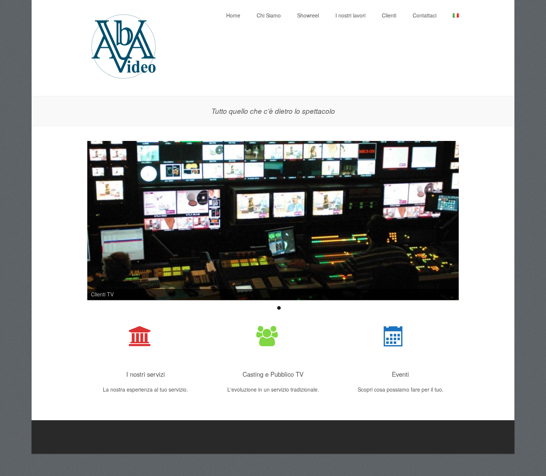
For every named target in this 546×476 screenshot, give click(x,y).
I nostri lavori (350, 15)
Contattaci (424, 15)
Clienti (389, 15)
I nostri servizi (145, 374)
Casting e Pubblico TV (273, 374)
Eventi (400, 374)
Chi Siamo (269, 15)
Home (233, 15)
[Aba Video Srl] (124, 80)
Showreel (308, 15)
